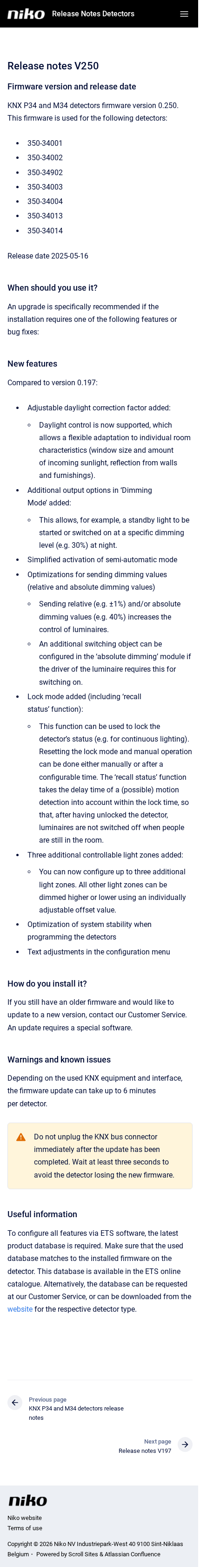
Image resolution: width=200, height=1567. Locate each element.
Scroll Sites (83, 1554)
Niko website (24, 1517)
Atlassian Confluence (132, 1554)
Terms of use (24, 1528)
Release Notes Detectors (93, 13)
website (20, 1309)
